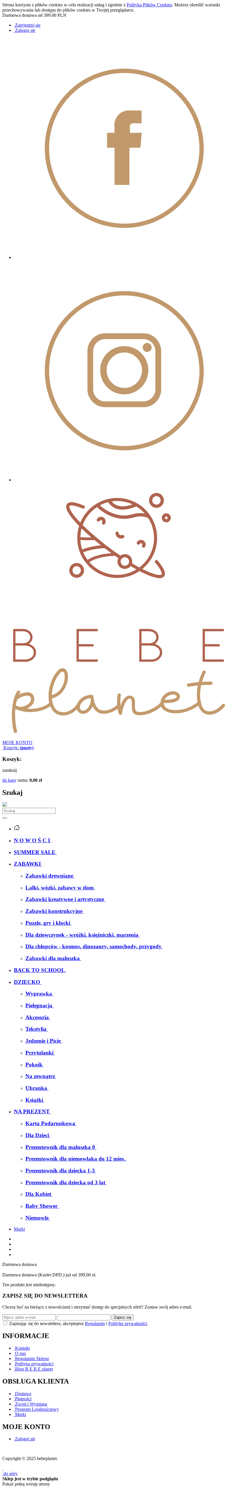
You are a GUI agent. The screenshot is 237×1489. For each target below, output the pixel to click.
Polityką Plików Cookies (149, 4)
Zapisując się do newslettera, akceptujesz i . (78, 1323)
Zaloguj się (24, 1438)
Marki (19, 1229)
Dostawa (22, 1393)
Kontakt (22, 1348)
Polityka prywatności (33, 1363)
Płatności (23, 1398)
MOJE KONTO (17, 742)
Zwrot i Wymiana (30, 1404)
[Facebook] (124, 257)
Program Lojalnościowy (36, 1409)
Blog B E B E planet (33, 1368)
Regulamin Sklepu (31, 1358)
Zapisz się (122, 1317)
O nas (20, 1353)
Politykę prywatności (127, 1323)
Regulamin (95, 1323)
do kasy (9, 780)
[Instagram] (124, 479)
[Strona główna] (118, 737)
